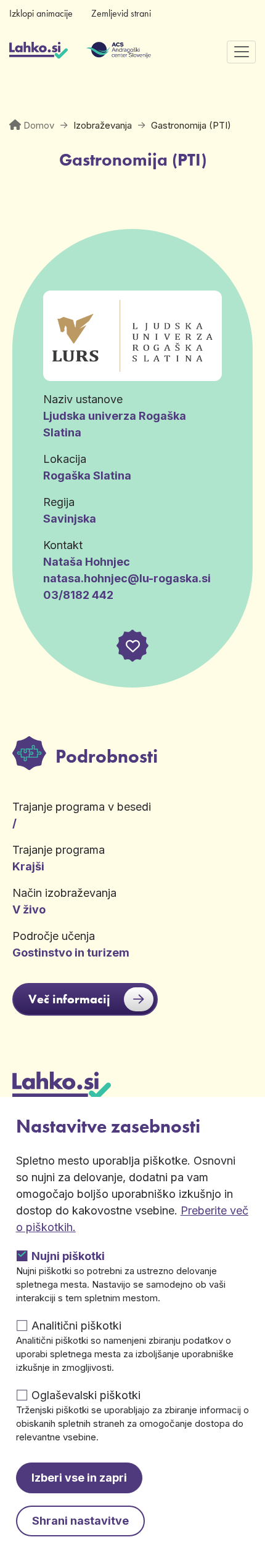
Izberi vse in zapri (79, 1477)
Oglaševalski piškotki (86, 1395)
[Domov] (38, 51)
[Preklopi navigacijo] (241, 52)
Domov (38, 125)
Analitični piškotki (76, 1325)
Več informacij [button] (69, 999)
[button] (132, 645)
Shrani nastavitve (80, 1520)
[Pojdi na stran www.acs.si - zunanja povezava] (100, 51)
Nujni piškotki (68, 1256)
